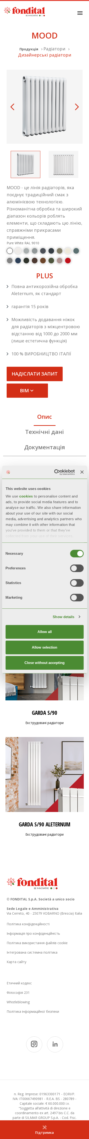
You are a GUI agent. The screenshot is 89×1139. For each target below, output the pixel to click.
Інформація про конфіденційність (33, 933)
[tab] (44, 417)
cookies (26, 496)
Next (77, 107)
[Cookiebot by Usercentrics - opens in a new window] (56, 472)
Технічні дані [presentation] (44, 432)
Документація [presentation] (44, 447)
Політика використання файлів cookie (37, 943)
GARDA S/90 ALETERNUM (44, 824)
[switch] (77, 568)
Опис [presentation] (44, 416)
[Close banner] (82, 472)
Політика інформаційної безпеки (33, 1011)
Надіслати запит (35, 374)
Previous (12, 107)
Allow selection (44, 647)
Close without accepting (44, 663)
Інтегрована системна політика (32, 952)
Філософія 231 (18, 992)
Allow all (44, 632)
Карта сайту (16, 962)
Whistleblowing (18, 1002)
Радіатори (54, 49)
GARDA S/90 (44, 713)
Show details (63, 617)
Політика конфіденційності (28, 924)
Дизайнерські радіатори (44, 55)
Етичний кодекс (19, 983)
